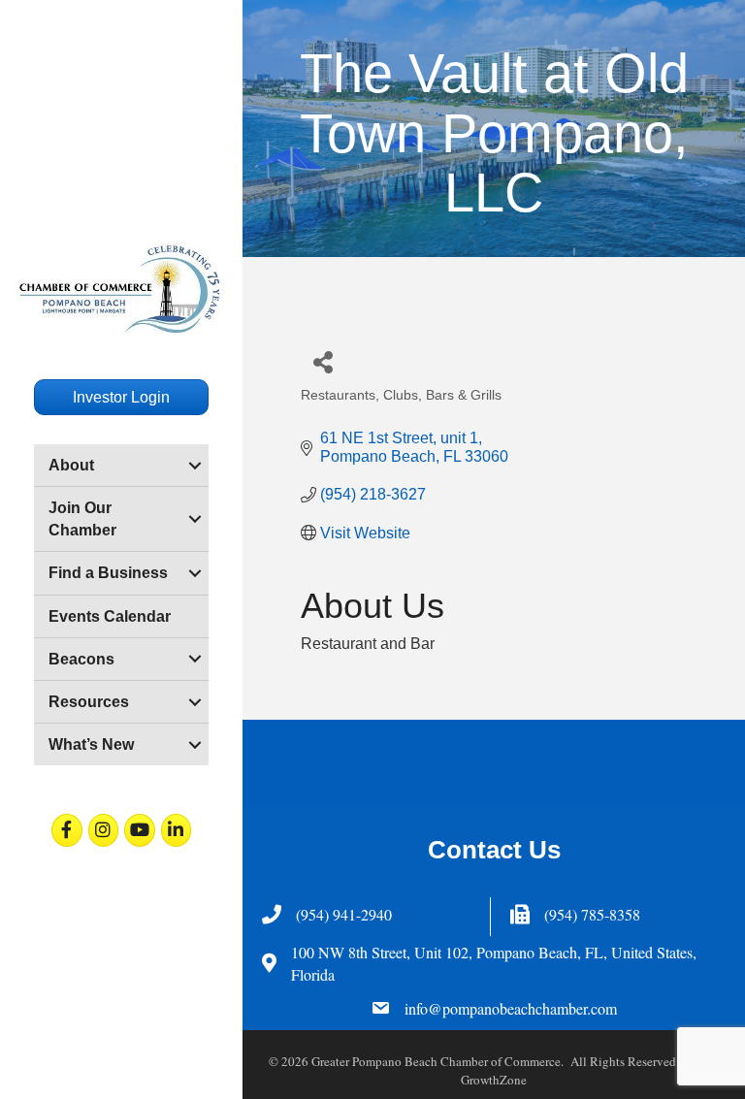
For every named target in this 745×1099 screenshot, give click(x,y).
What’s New (91, 744)
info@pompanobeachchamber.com (511, 1008)
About (71, 465)
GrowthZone (494, 1079)
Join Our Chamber (82, 519)
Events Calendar (110, 616)
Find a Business (108, 573)
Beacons (81, 659)
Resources (89, 702)
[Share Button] (322, 361)
